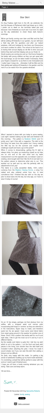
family (22, 394)
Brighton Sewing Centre (24, 170)
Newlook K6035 (30, 139)
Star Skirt (25, 17)
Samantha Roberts (33, 391)
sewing (27, 394)
